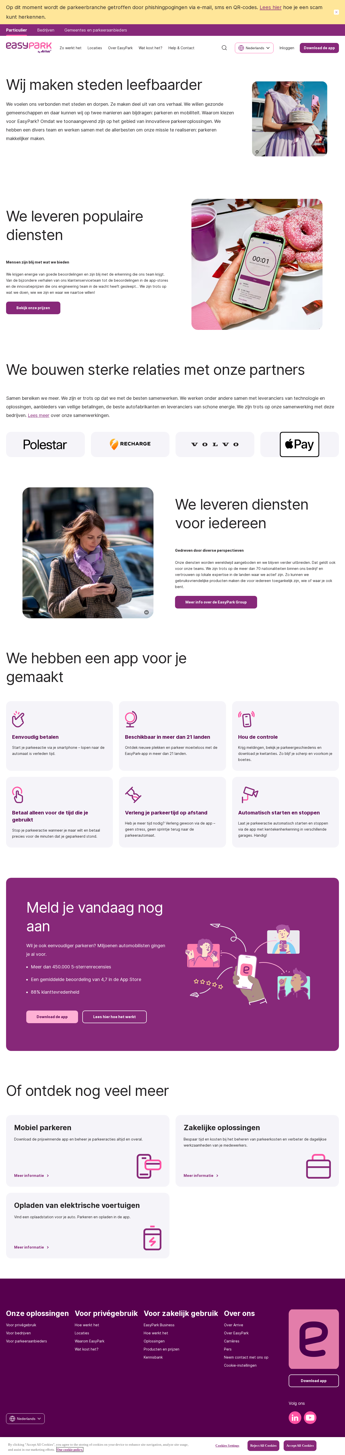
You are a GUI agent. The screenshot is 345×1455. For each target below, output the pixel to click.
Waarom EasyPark (89, 1341)
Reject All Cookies (263, 1445)
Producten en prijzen (161, 1349)
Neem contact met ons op (246, 1357)
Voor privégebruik (21, 1325)
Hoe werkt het (87, 1325)
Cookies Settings (227, 1445)
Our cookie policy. (70, 1449)
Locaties (82, 1333)
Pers (228, 1349)
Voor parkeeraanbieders (26, 1341)
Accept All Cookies (299, 1445)
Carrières (231, 1341)
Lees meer (39, 415)
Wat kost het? (86, 1349)
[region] (172, 1446)
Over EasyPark (236, 1333)
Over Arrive (233, 1325)
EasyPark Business (159, 1325)
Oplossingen (154, 1341)
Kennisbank (153, 1357)
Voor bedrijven (18, 1333)
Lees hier (271, 7)
